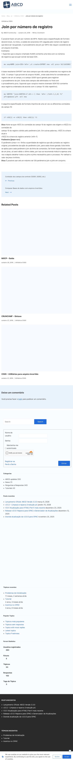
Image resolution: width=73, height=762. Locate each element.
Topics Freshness (12, 633)
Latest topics (10, 631)
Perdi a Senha (10, 464)
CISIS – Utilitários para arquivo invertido (19, 374)
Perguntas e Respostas (14, 485)
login (20, 399)
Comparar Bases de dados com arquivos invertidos (23, 188)
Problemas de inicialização (15, 593)
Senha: (8, 441)
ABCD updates (11, 479)
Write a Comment (38, 33)
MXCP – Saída (7, 258)
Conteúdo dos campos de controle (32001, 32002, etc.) (25, 177)
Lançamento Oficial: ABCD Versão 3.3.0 (21, 502)
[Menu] (70, 4)
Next (7, 192)
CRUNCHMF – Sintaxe (11, 316)
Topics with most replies (15, 627)
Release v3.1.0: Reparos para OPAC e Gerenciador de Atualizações (31, 511)
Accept (66, 756)
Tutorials (8, 488)
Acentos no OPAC (12, 605)
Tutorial (8, 599)
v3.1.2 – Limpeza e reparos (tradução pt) (21, 505)
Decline (57, 756)
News (7, 482)
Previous (11, 181)
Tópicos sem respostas (14, 625)
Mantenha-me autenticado (12, 446)
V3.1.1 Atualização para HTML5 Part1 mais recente (25, 508)
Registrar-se (10, 461)
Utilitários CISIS (6, 21)
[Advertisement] (17, 551)
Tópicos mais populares (14, 621)
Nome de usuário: (8, 434)
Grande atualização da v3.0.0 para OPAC (21, 517)
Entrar (64, 463)
